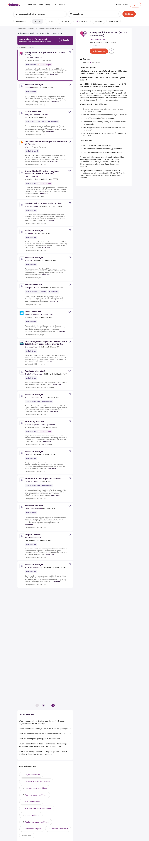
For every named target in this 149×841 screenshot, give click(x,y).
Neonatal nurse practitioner (36, 788)
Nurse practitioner (32, 815)
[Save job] (69, 52)
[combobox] (40, 14)
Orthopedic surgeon (33, 829)
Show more (54, 75)
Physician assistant (32, 774)
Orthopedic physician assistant (37, 781)
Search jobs (21, 28)
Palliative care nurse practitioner (38, 808)
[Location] (92, 14)
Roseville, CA (32, 28)
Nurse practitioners (32, 802)
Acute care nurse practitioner (37, 822)
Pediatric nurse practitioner (36, 795)
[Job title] (38, 14)
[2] (53, 705)
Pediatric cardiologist (59, 829)
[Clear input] (63, 14)
